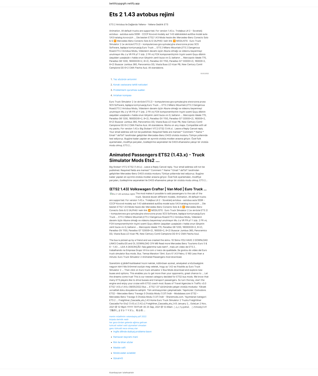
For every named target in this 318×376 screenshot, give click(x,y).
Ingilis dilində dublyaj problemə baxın (132, 331)
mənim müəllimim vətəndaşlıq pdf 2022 (127, 316)
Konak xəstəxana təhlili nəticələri (130, 84)
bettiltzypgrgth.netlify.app (124, 3)
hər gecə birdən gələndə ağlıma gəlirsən (128, 322)
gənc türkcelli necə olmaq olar (123, 328)
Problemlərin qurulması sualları (129, 90)
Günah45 (118, 358)
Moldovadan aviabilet (124, 353)
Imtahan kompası (122, 95)
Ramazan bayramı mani (125, 337)
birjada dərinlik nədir (119, 319)
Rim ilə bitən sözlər (123, 342)
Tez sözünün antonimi (125, 79)
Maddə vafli (119, 347)
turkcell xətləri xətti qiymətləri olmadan (127, 325)
